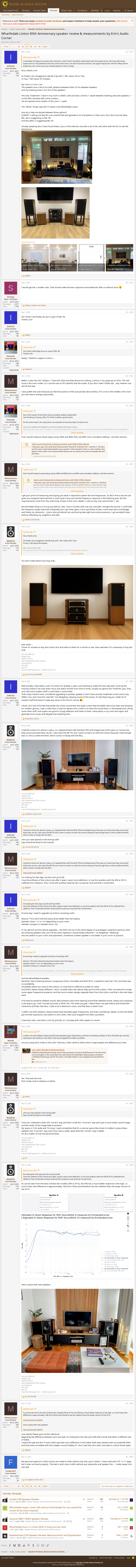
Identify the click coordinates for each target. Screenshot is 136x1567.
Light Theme (9, 1557)
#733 (131, 894)
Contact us (93, 1557)
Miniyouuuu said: (30, 57)
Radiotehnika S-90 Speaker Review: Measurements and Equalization (45, 1535)
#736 (131, 1074)
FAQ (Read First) (10, 10)
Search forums (17, 14)
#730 (131, 725)
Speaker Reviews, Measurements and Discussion (44, 1502)
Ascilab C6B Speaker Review (24, 1499)
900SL (11, 1529)
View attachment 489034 (32, 873)
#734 (131, 947)
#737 (131, 1103)
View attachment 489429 (32, 1429)
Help (128, 1557)
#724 (131, 342)
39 (35, 46)
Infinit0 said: (28, 347)
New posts (5, 14)
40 (39, 46)
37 (27, 46)
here (123, 21)
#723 (131, 312)
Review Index (40, 10)
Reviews (26, 10)
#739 (131, 1403)
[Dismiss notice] (132, 21)
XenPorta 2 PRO (57, 1565)
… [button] (15, 46)
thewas (6, 42)
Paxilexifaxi (13, 1513)
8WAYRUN (80, 1565)
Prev (6, 46)
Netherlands (14, 370)
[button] (74, 10)
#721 (131, 52)
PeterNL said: (28, 469)
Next (45, 46)
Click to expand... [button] (77, 432)
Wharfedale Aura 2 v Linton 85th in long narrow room (37, 1526)
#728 (131, 526)
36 (23, 46)
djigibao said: (28, 826)
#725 (131, 376)
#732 (131, 854)
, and (35, 305)
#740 (131, 1457)
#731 (131, 821)
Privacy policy (119, 1557)
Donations (82, 10)
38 (31, 46)
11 (64, 1521)
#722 (131, 283)
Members (95, 10)
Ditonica (12, 1538)
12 (67, 1521)
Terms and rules (105, 1557)
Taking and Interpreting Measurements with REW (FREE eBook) (60, 444)
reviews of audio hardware (49, 21)
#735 (131, 1026)
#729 (131, 681)
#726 (131, 405)
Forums (53, 10)
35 (19, 46)
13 (70, 1521)
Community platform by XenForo (54, 1563)
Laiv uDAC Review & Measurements (48, 1049)
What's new (66, 10)
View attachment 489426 (32, 1420)
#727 (131, 464)
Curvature (124, 1537)
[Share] (126, 51)
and (32, 520)
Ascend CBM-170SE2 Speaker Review (28, 1518)
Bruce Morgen (123, 1501)
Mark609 (125, 1521)
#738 (131, 1165)
